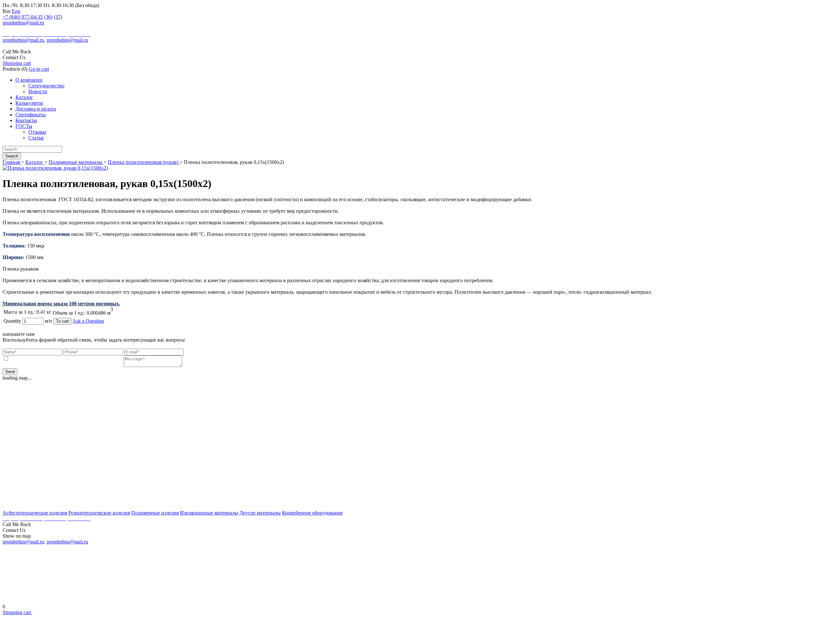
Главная (12, 162)
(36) (48, 17)
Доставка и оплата (35, 109)
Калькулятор (29, 103)
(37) (58, 17)
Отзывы (37, 132)
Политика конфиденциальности (412, 596)
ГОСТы (23, 126)
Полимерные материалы (76, 162)
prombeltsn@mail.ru (23, 22)
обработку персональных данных (87, 359)
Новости (37, 91)
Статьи (36, 137)
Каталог (24, 97)
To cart (62, 321)
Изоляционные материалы (209, 512)
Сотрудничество (46, 85)
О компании (28, 80)
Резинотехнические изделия (99, 512)
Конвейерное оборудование (312, 512)
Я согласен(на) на (66, 359)
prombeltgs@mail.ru (67, 40)
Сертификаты (30, 114)
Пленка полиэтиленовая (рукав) (144, 162)
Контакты (26, 120)
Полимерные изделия (155, 512)
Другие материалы (260, 512)
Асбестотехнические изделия (35, 512)
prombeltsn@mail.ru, (24, 40)
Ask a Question (88, 321)
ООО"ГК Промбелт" (23, 28)
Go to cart (39, 69)
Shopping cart (17, 63)
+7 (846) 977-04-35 (23, 17)
